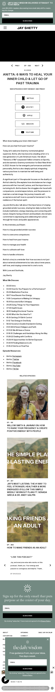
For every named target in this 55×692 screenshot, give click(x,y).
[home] (27, 28)
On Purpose (7, 636)
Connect (24, 636)
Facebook (17, 362)
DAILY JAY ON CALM (45, 632)
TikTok (16, 369)
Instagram (17, 356)
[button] (8, 28)
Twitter (16, 359)
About (5, 632)
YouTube (16, 366)
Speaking (24, 632)
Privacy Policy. (27, 675)
